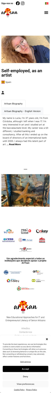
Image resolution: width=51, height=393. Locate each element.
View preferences (25, 384)
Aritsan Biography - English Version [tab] (22, 111)
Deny (25, 376)
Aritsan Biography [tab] (13, 103)
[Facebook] (18, 3)
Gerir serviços (25, 362)
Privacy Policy (31, 390)
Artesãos (25, 328)
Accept (25, 369)
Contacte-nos (25, 332)
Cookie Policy (19, 390)
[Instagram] (23, 3)
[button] (47, 339)
